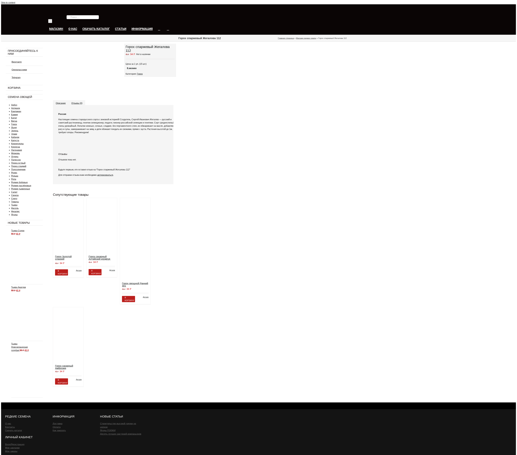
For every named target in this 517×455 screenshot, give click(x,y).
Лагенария (16, 150)
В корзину (62, 272)
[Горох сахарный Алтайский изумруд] (102, 225)
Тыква (14, 205)
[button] (168, 29)
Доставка (57, 423)
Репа (13, 179)
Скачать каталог (13, 430)
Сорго (14, 198)
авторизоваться (105, 175)
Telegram (16, 77)
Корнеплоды (17, 144)
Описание (61, 103)
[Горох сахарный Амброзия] (68, 334)
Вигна (14, 121)
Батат (14, 118)
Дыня (14, 127)
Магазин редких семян (306, 38)
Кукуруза (15, 147)
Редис (14, 173)
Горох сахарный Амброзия (64, 367)
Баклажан (16, 111)
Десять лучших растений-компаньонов (120, 434)
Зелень (14, 131)
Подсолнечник (18, 169)
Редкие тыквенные (20, 189)
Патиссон (16, 160)
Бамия (14, 114)
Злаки (14, 134)
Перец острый (18, 163)
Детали (79, 270)
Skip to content (8, 2)
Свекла (15, 195)
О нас (8, 423)
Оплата (56, 427)
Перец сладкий (18, 166)
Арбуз (14, 105)
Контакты (10, 427)
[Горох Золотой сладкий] (68, 225)
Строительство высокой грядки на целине (118, 425)
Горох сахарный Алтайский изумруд (99, 257)
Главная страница (286, 38)
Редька (14, 176)
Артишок (15, 108)
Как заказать (59, 430)
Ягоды (14, 215)
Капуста (15, 140)
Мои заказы (11, 451)
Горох (140, 74)
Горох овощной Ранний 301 (135, 284)
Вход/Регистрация (14, 444)
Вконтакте (17, 62)
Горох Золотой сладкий (63, 257)
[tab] (61, 102)
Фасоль (15, 208)
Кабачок (15, 137)
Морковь (15, 153)
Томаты (15, 202)
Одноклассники (19, 70)
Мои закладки (12, 448)
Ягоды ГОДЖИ (108, 430)
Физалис (15, 211)
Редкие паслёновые (21, 185)
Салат (14, 192)
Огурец (14, 156)
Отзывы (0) (76, 103)
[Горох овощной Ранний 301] (135, 239)
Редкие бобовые (19, 182)
